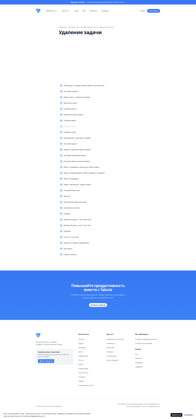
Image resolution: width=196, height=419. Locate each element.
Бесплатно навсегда (98, 305)
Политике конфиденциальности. (33, 416)
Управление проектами (115, 339)
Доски (80, 352)
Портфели (81, 377)
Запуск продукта (112, 360)
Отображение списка (85, 385)
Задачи (81, 343)
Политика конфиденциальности (146, 339)
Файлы (80, 364)
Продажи (110, 352)
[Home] (38, 11)
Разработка (111, 343)
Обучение (138, 358)
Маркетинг (110, 348)
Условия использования (143, 343)
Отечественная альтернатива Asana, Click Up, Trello (98, 2)
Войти (142, 11)
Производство (112, 356)
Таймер (81, 381)
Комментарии (83, 369)
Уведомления (83, 356)
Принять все (176, 415)
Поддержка (139, 367)
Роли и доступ (83, 373)
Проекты (81, 339)
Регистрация (153, 11)
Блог (136, 354)
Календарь (82, 348)
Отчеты (81, 360)
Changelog (139, 362)
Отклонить (188, 415)
